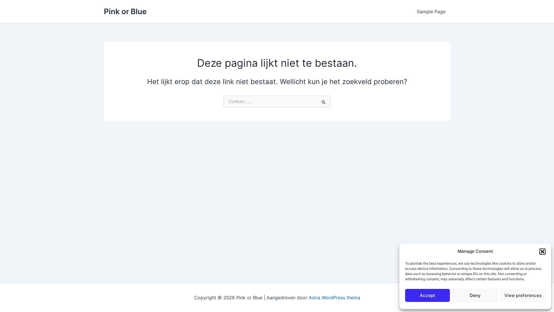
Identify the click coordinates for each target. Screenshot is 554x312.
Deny (475, 295)
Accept (427, 295)
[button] (542, 252)
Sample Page (431, 11)
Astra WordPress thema (334, 297)
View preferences (523, 295)
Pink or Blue (125, 11)
